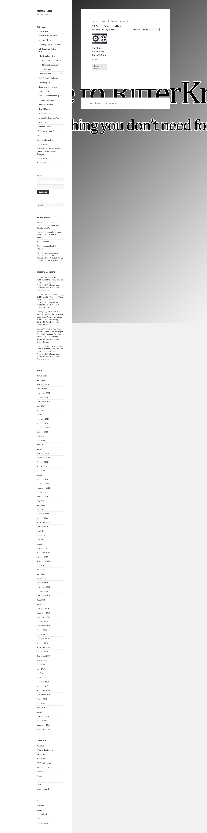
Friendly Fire (43, 91)
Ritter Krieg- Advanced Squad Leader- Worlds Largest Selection (49, 151)
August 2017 (42, 660)
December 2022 (43, 483)
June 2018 (41, 634)
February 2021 (43, 548)
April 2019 (41, 600)
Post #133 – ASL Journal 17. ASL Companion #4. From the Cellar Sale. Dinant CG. (50, 225)
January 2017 (42, 686)
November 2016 (43, 690)
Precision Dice (105, 21)
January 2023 (42, 479)
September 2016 (43, 695)
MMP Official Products (47, 36)
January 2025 (42, 423)
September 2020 (43, 561)
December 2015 (43, 725)
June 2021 (41, 535)
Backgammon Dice (47, 74)
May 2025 (41, 406)
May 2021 (41, 539)
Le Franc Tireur (45, 40)
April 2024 (41, 445)
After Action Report (45, 750)
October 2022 (42, 492)
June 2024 (41, 440)
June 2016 (41, 703)
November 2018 (43, 617)
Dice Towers (42, 144)
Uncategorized (43, 789)
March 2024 (41, 449)
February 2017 (43, 682)
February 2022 (43, 514)
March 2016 (41, 712)
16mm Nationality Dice (51, 60)
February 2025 (43, 419)
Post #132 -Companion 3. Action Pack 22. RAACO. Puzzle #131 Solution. (49, 235)
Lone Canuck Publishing (48, 78)
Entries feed (42, 814)
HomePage (45, 11)
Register (40, 805)
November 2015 (43, 729)
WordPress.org (43, 823)
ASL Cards (41, 754)
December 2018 (43, 613)
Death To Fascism (45, 104)
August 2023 (42, 466)
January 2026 (42, 389)
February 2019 (43, 608)
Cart (38, 135)
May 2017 (41, 669)
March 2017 (41, 677)
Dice (38, 780)
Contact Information (45, 140)
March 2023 (41, 475)
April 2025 (41, 410)
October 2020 (42, 557)
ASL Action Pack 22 (44, 241)
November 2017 (43, 647)
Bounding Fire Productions (49, 44)
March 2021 (41, 544)
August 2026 (42, 376)
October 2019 (42, 591)
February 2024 (43, 453)
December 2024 (43, 427)
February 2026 (43, 384)
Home (94, 21)
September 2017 (43, 656)
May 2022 (41, 505)
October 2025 (42, 397)
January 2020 (42, 583)
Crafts (39, 776)
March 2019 (41, 604)
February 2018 (43, 639)
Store (39, 784)
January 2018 (42, 643)
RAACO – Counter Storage (49, 96)
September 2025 (43, 401)
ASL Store (41, 27)
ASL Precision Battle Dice (47, 50)
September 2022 (43, 496)
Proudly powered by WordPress (103, 103)
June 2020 (41, 570)
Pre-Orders (43, 31)
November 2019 (43, 587)
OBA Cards (42, 122)
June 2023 (41, 470)
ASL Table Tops (43, 163)
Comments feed (43, 818)
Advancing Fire (44, 82)
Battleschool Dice (47, 56)
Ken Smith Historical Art (48, 118)
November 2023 (43, 458)
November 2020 (43, 552)
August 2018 (42, 630)
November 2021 (43, 522)
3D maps (40, 746)
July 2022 (40, 501)
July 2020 (40, 565)
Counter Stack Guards (47, 100)
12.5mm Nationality (50, 65)
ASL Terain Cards (44, 763)
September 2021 (43, 526)
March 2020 (41, 578)
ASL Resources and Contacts (48, 131)
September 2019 (43, 595)
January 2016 (42, 720)
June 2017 (41, 664)
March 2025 (41, 414)
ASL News (41, 759)
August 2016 (42, 699)
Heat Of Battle (44, 109)
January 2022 (42, 518)
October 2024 (42, 432)
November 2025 (43, 393)
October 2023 (42, 462)
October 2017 (42, 651)
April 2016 (41, 708)
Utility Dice (46, 69)
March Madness (45, 113)
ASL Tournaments (44, 767)
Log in (39, 810)
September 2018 (43, 626)
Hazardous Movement (47, 87)
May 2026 (41, 380)
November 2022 (43, 488)
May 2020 (41, 574)
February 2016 (43, 716)
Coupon (40, 772)
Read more (97, 67)
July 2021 (40, 531)
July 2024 (40, 436)
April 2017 (41, 673)
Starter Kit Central (44, 127)
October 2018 (42, 621)
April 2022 (41, 509)
